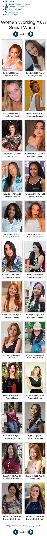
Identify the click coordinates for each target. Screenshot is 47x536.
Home (10, 1)
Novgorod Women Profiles (18, 4)
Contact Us (12, 12)
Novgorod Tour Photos (18, 7)
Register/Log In (11, 14)
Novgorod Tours (14, 9)
